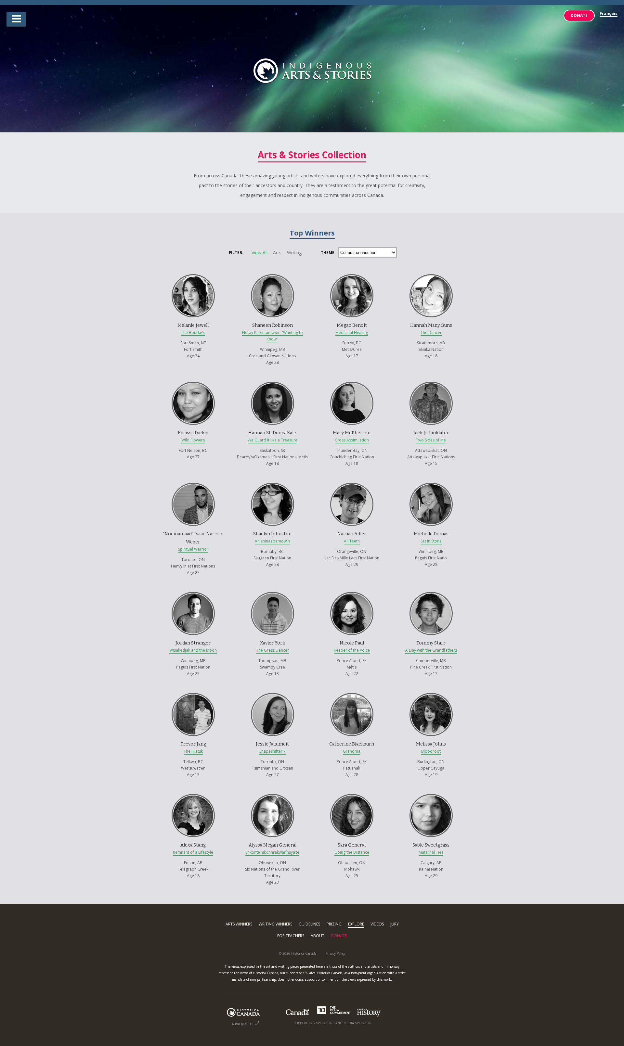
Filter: (236, 252)
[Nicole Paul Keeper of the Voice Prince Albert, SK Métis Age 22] (352, 587)
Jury (394, 924)
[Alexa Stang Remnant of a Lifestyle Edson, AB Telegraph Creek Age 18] (193, 789)
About (317, 935)
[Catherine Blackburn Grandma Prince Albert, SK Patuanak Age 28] (352, 688)
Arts (277, 252)
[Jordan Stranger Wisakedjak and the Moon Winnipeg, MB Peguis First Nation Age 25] (193, 587)
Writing (294, 252)
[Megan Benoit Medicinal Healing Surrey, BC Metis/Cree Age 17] (352, 270)
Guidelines (309, 924)
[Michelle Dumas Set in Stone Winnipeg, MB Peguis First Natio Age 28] (431, 478)
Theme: (328, 252)
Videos (377, 924)
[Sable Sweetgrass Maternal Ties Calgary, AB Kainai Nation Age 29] (431, 789)
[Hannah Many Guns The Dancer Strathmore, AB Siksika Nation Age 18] (431, 270)
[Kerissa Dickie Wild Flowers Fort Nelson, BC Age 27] (193, 377)
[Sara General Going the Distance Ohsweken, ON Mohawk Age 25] (352, 789)
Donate (579, 15)
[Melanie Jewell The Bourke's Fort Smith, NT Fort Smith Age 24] (193, 270)
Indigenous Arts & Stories (312, 71)
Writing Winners (275, 924)
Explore (356, 924)
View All (259, 252)
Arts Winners (239, 924)
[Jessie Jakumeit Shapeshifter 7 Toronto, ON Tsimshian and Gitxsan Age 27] (273, 688)
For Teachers (290, 935)
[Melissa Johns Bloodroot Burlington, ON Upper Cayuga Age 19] (431, 688)
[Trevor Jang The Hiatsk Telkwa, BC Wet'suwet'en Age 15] (193, 688)
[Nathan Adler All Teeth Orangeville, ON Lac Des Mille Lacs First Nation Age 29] (352, 478)
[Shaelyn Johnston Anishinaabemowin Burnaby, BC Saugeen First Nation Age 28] (273, 478)
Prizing (334, 924)
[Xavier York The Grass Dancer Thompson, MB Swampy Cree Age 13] (273, 587)
